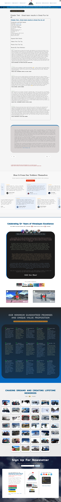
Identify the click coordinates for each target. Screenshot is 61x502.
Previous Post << (13, 156)
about (9, 493)
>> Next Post (48, 156)
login (20, 493)
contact (18, 493)
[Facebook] (1, 7)
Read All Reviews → (30, 180)
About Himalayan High (26, 147)
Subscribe (37, 465)
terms (15, 493)
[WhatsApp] (49, 474)
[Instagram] (2, 7)
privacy (12, 493)
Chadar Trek (18, 23)
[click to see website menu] (60, 0)
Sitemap (9, 494)
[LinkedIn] (6, 7)
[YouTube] (4, 7)
